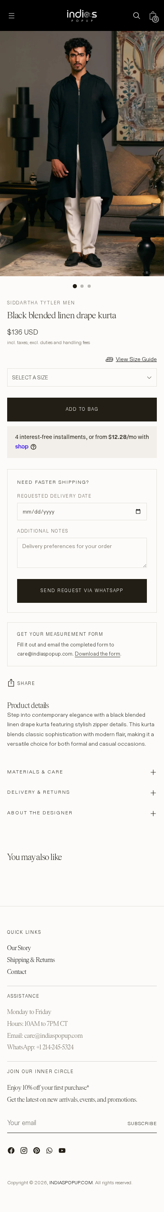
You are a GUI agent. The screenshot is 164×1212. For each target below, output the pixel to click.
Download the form (97, 653)
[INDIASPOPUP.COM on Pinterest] (37, 1152)
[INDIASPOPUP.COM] (82, 15)
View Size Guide (136, 359)
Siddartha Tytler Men (41, 303)
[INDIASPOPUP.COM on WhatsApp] (50, 1152)
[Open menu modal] (11, 16)
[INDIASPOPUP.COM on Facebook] (12, 1152)
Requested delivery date (54, 496)
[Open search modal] (136, 16)
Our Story (19, 948)
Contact (16, 971)
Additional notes (42, 531)
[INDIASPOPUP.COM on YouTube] (63, 1152)
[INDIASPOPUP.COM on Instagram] (24, 1152)
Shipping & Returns (31, 959)
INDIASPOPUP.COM (71, 1182)
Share (26, 683)
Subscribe (142, 1123)
